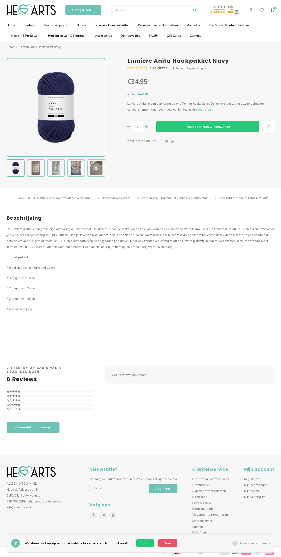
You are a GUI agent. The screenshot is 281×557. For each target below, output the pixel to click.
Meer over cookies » (255, 543)
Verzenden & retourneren (210, 514)
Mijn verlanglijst (254, 497)
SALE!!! (153, 36)
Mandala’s (194, 25)
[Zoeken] (194, 9)
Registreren (252, 479)
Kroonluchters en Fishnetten (158, 25)
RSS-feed (199, 532)
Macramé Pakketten (25, 36)
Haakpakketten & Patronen (67, 36)
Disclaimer (199, 497)
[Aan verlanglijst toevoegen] (268, 126)
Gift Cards (174, 36)
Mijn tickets (252, 491)
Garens (82, 25)
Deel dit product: (142, 141)
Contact (195, 36)
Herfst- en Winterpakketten (229, 25)
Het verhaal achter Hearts (210, 479)
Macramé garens (56, 25)
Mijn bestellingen (255, 485)
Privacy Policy (201, 502)
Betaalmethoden (203, 508)
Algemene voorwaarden (209, 491)
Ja (145, 543)
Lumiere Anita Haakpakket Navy (40, 47)
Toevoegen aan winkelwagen (207, 126)
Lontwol (29, 25)
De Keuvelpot (130, 36)
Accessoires (103, 36)
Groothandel (201, 485)
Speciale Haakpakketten (112, 25)
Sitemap (198, 526)
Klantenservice (202, 520)
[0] (272, 10)
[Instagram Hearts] (103, 515)
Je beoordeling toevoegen (189, 68)
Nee (168, 543)
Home (11, 25)
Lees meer (205, 109)
